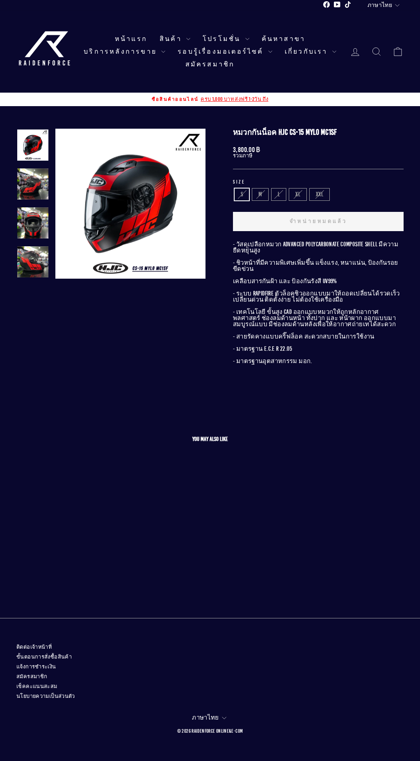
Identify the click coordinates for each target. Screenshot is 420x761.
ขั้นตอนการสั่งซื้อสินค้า (44, 657)
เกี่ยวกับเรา (307, 51)
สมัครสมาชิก (210, 64)
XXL (319, 194)
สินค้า (172, 39)
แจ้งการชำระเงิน (36, 667)
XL (297, 194)
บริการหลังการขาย (121, 51)
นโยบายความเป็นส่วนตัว (45, 696)
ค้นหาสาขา (284, 39)
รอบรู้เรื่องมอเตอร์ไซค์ (222, 51)
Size (239, 181)
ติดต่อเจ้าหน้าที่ (34, 647)
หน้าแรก (131, 39)
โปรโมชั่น (223, 39)
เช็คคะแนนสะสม (36, 686)
